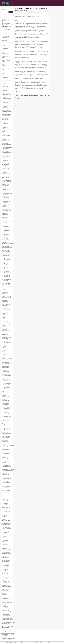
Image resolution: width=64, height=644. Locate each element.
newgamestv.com (5, 168)
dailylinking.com (5, 325)
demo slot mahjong (6, 60)
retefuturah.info (5, 404)
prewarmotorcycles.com (7, 523)
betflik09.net (4, 316)
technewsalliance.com (6, 407)
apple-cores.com (5, 610)
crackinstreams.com (6, 364)
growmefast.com (5, 186)
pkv (3, 69)
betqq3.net (4, 593)
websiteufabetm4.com (6, 392)
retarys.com (4, 124)
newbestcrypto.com (6, 136)
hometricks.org (5, 231)
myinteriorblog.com (6, 436)
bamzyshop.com (5, 440)
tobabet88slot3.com (6, 259)
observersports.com (6, 143)
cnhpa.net (4, 205)
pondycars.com (5, 441)
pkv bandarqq (5, 48)
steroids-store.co (5, 574)
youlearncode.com (6, 331)
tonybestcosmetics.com (7, 470)
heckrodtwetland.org (6, 585)
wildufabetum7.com (6, 284)
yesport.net (4, 131)
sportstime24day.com (6, 163)
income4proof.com (6, 312)
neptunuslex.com (5, 506)
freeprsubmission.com (6, 433)
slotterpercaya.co (5, 250)
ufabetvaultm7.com (6, 386)
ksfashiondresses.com (6, 202)
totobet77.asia (5, 262)
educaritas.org (5, 313)
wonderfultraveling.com (7, 558)
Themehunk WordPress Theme (52, 642)
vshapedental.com (6, 449)
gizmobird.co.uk (5, 502)
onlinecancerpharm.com (7, 189)
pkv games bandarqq (7, 639)
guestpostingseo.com (6, 94)
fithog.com (4, 577)
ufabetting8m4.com (6, 382)
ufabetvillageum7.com (6, 387)
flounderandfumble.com (7, 401)
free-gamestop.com (6, 115)
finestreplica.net (5, 400)
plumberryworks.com (6, 242)
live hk (3, 61)
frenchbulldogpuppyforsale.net (8, 619)
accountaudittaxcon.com (7, 221)
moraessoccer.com (6, 554)
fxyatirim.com (5, 333)
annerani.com (5, 539)
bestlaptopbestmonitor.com (7, 578)
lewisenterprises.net (6, 322)
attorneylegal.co (5, 177)
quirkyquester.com (6, 246)
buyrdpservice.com (6, 130)
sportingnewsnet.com (6, 161)
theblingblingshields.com (7, 165)
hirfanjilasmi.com (5, 230)
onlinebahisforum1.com (7, 297)
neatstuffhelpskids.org (6, 553)
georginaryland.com (6, 580)
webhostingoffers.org (6, 337)
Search (3, 9)
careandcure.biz (5, 226)
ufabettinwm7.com (6, 270)
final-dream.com (5, 420)
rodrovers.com (5, 354)
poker (3, 70)
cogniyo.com (4, 227)
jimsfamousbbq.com (6, 498)
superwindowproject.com (7, 602)
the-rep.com (4, 536)
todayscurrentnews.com (7, 260)
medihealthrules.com (6, 446)
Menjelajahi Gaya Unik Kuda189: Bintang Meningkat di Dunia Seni (35, 95)
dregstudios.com (5, 552)
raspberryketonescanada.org (8, 445)
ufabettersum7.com (6, 268)
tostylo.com (4, 132)
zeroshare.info (5, 543)
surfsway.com (5, 346)
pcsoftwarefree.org (6, 324)
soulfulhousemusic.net (6, 254)
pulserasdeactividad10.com (7, 611)
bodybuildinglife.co (6, 194)
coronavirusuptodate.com (7, 363)
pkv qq (3, 57)
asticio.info (4, 215)
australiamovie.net (6, 500)
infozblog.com (5, 569)
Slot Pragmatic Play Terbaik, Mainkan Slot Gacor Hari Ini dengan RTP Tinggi (24, 642)
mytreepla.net (5, 372)
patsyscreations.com (6, 310)
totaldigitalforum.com (6, 466)
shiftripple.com (5, 248)
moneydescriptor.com (6, 152)
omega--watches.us (6, 510)
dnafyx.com (4, 326)
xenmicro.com (5, 318)
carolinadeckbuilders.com (7, 532)
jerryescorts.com (5, 176)
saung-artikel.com (5, 140)
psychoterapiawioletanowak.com (8, 243)
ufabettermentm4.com (6, 267)
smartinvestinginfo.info (6, 405)
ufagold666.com (5, 434)
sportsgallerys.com (6, 169)
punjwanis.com (5, 86)
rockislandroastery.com (7, 479)
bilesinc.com (4, 544)
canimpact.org (5, 606)
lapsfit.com (4, 370)
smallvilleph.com (5, 548)
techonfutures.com (6, 442)
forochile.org (4, 556)
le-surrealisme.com (6, 527)
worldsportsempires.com (7, 209)
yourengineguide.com (6, 452)
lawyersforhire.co (5, 148)
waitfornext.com (5, 415)
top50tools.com (5, 535)
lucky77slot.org (5, 185)
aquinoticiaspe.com (6, 145)
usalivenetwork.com (6, 107)
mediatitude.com (5, 521)
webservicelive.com (6, 490)
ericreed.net (4, 589)
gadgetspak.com (5, 366)
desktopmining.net (6, 614)
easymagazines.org (6, 229)
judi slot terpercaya (6, 56)
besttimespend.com (6, 225)
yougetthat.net (5, 134)
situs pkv (4, 78)
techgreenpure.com (6, 342)
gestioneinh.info (5, 423)
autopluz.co (4, 515)
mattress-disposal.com (6, 192)
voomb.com (4, 178)
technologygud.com (6, 197)
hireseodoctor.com (6, 368)
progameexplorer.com (6, 478)
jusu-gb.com (4, 90)
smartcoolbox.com (6, 251)
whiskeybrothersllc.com (7, 283)
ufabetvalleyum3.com (6, 279)
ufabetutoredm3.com (6, 276)
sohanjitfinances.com (6, 252)
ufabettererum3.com (6, 266)
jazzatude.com (5, 540)
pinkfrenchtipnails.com (6, 167)
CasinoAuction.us (5, 595)
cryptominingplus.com (6, 144)
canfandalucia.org (5, 450)
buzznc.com (4, 471)
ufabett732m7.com (6, 429)
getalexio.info (5, 219)
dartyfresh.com (5, 321)
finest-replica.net (5, 421)
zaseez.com (4, 305)
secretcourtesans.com (6, 296)
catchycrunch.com (6, 306)
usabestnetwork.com (6, 120)
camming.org (4, 300)
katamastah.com (5, 211)
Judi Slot (37, 16)
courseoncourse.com (6, 98)
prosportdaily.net (5, 424)
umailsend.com (5, 123)
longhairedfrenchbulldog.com (8, 147)
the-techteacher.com (6, 461)
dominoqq (13, 633)
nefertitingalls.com (6, 309)
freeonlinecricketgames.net (7, 562)
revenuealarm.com (6, 482)
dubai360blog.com (6, 184)
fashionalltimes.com (6, 465)
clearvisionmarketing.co (7, 416)
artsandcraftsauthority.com (7, 489)
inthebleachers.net (6, 615)
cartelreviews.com (6, 345)
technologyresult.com (6, 335)
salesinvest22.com (6, 425)
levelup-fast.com (5, 371)
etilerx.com (4, 399)
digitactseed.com (5, 349)
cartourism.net (5, 609)
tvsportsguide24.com (6, 181)
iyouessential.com (6, 329)
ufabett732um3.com (6, 411)
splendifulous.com (6, 378)
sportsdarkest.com (6, 156)
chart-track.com (5, 557)
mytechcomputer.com (6, 486)
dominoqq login (7, 633)
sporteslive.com (5, 164)
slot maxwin (8, 635)
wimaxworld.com (5, 561)
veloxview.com (5, 280)
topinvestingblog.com (6, 533)
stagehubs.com (5, 292)
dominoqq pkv (8, 631)
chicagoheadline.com (6, 298)
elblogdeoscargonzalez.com (7, 572)
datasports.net (5, 172)
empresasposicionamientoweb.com (9, 469)
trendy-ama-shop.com (6, 428)
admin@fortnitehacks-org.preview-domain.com (24, 16)
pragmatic (4, 72)
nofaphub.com (5, 308)
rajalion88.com (5, 301)
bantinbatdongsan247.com (7, 99)
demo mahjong (5, 58)
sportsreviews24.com (6, 182)
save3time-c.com (5, 516)
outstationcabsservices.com (8, 454)
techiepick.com (5, 438)
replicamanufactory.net (6, 375)
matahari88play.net (6, 151)
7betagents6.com (5, 362)
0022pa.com (4, 541)
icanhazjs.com (5, 605)
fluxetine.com (5, 590)
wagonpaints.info (5, 413)
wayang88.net (5, 391)
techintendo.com (5, 341)
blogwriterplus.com (6, 93)
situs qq (4, 52)
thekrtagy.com (5, 456)
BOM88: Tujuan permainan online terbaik (16, 98)
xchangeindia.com (6, 457)
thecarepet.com (5, 91)
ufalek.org (4, 190)
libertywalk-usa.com (6, 499)
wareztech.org (5, 119)
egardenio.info (5, 217)
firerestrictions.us (5, 565)
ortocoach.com (5, 238)
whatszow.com (5, 338)
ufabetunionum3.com (6, 383)
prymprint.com (5, 222)
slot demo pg (4, 66)
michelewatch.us (5, 508)
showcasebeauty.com (6, 528)
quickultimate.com (6, 244)
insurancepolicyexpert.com (7, 529)
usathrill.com (4, 448)
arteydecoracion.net (6, 576)
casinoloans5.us (5, 594)
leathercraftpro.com (6, 233)
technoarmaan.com (6, 467)
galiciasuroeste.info (6, 549)
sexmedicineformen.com (7, 247)
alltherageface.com (6, 475)
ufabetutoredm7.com (6, 277)
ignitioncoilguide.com (6, 485)
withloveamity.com (6, 330)
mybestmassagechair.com (7, 587)
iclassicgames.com (6, 139)
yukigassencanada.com (7, 358)
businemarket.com (6, 149)
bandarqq (4, 76)
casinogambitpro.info (6, 95)
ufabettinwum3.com (6, 271)
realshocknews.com (6, 198)
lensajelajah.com (5, 314)
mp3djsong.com (5, 503)
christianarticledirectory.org (7, 626)
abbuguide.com (5, 334)
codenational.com (5, 477)
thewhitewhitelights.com (7, 582)
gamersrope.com (5, 112)
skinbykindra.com (5, 474)
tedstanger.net (5, 409)
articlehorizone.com (6, 359)
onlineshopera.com (6, 320)
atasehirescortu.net (6, 173)
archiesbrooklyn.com (6, 566)
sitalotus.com (5, 206)
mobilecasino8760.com (6, 591)
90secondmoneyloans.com (7, 351)
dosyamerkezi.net (5, 525)
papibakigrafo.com (6, 603)
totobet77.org (5, 263)
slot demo (4, 62)
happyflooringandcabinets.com (8, 193)
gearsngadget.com (6, 367)
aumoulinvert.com (5, 599)
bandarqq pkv (5, 77)
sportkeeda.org (5, 223)
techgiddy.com (5, 106)
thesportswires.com (6, 159)
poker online (10, 638)
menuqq (2, 631)
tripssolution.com (5, 355)
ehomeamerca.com (6, 339)
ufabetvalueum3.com (6, 384)
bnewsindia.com (5, 437)
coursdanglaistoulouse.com (7, 504)
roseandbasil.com (5, 581)
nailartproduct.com (6, 347)
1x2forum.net (5, 293)
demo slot (4, 64)
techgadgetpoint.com (6, 180)
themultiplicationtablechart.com (8, 622)
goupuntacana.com (6, 302)
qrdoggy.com (4, 196)
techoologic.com (5, 444)
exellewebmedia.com (6, 114)
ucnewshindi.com (5, 110)
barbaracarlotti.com (6, 613)
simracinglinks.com (6, 524)
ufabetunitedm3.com (6, 272)
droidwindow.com (5, 432)
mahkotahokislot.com (6, 188)
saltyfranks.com (5, 537)
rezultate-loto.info (5, 376)
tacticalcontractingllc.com (7, 256)
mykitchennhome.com (6, 598)
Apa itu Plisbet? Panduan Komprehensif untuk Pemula (7, 20)
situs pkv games (5, 49)
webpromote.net (5, 573)
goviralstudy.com (5, 607)
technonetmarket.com (6, 408)
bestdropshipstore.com (6, 343)
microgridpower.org (6, 234)
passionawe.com (5, 239)
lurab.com (4, 483)
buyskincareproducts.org (7, 618)
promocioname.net (6, 560)
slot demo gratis (5, 68)
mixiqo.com (4, 235)
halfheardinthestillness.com (7, 586)
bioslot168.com (5, 487)
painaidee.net (5, 155)
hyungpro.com (5, 160)
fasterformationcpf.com (7, 126)
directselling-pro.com (6, 481)
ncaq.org (4, 317)
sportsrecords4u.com (6, 379)
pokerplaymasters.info (6, 97)
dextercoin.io (4, 624)
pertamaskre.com (5, 103)
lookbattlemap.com (6, 128)
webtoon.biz (4, 157)
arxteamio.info (5, 218)
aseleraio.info (5, 214)
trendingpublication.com (7, 264)
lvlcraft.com (4, 350)
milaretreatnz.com (6, 545)
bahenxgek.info (5, 102)
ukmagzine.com (5, 118)
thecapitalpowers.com (6, 258)
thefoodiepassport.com (6, 601)
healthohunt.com (5, 403)
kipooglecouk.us (5, 597)
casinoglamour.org (6, 623)
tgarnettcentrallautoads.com (8, 512)
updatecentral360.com (6, 210)
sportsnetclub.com (6, 135)
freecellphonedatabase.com (7, 111)
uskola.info (4, 412)
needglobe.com (5, 237)
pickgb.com (4, 200)
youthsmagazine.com (6, 153)
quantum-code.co (5, 417)
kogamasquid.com (6, 620)
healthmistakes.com (6, 201)
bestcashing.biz (5, 564)
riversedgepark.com (6, 304)
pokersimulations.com (6, 374)
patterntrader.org (5, 204)
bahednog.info (5, 101)
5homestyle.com (5, 627)
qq (2, 74)
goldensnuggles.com (6, 127)
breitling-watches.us (6, 511)
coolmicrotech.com (6, 458)
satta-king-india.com (6, 357)
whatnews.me (5, 419)
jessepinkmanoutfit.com (7, 122)
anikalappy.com (5, 395)
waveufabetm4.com (6, 390)
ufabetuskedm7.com (6, 275)
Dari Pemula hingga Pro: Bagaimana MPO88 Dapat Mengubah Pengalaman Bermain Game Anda (7, 38)
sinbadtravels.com (6, 116)
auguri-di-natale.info (6, 507)
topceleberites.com (6, 380)
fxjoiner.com (4, 473)
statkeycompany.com (6, 531)
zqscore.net (4, 213)
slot (18, 91)
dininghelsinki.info (6, 396)
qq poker (6, 637)
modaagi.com (5, 547)
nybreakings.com (5, 453)
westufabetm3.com (6, 281)
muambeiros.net (5, 568)
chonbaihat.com (5, 570)
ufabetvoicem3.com (6, 388)
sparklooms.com (5, 255)
